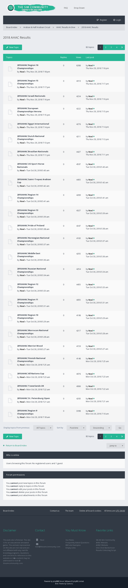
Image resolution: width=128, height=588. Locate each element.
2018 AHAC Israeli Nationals (31, 96)
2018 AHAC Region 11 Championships (27, 301)
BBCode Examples (73, 545)
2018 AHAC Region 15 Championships (27, 82)
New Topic (14, 47)
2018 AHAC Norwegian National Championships (33, 239)
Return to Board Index (16, 445)
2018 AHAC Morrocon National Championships (32, 332)
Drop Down (79, 7)
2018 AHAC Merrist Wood (30, 345)
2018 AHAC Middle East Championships (28, 255)
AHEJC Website (102, 545)
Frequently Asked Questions (77, 542)
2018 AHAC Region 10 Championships (27, 317)
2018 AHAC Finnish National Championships (31, 360)
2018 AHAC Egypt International (33, 123)
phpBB (55, 581)
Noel (22, 71)
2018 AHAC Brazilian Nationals (32, 151)
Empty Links (71, 548)
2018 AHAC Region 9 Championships (27, 412)
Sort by (67, 427)
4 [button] (116, 47)
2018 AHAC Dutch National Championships (30, 138)
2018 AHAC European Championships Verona (29, 110)
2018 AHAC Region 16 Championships (27, 67)
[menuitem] (117, 19)
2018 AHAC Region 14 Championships (27, 196)
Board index (8, 510)
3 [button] (111, 47)
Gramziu (69, 584)
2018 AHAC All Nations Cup (30, 373)
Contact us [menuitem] (54, 510)
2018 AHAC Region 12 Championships (27, 286)
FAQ (66, 7)
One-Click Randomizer (105, 548)
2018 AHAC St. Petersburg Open (33, 398)
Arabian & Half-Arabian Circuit (36, 27)
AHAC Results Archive (65, 27)
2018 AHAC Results (89, 27)
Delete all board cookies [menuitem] (90, 510)
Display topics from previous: (24, 427)
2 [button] (105, 47)
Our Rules (70, 540)
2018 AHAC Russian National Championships (31, 270)
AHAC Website (102, 542)
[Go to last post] (94, 65)
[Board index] (29, 8)
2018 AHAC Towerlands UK (30, 385)
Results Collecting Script (106, 550)
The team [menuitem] (69, 510)
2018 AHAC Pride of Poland (30, 225)
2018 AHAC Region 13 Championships (27, 212)
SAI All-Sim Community (105, 540)
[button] (122, 47)
